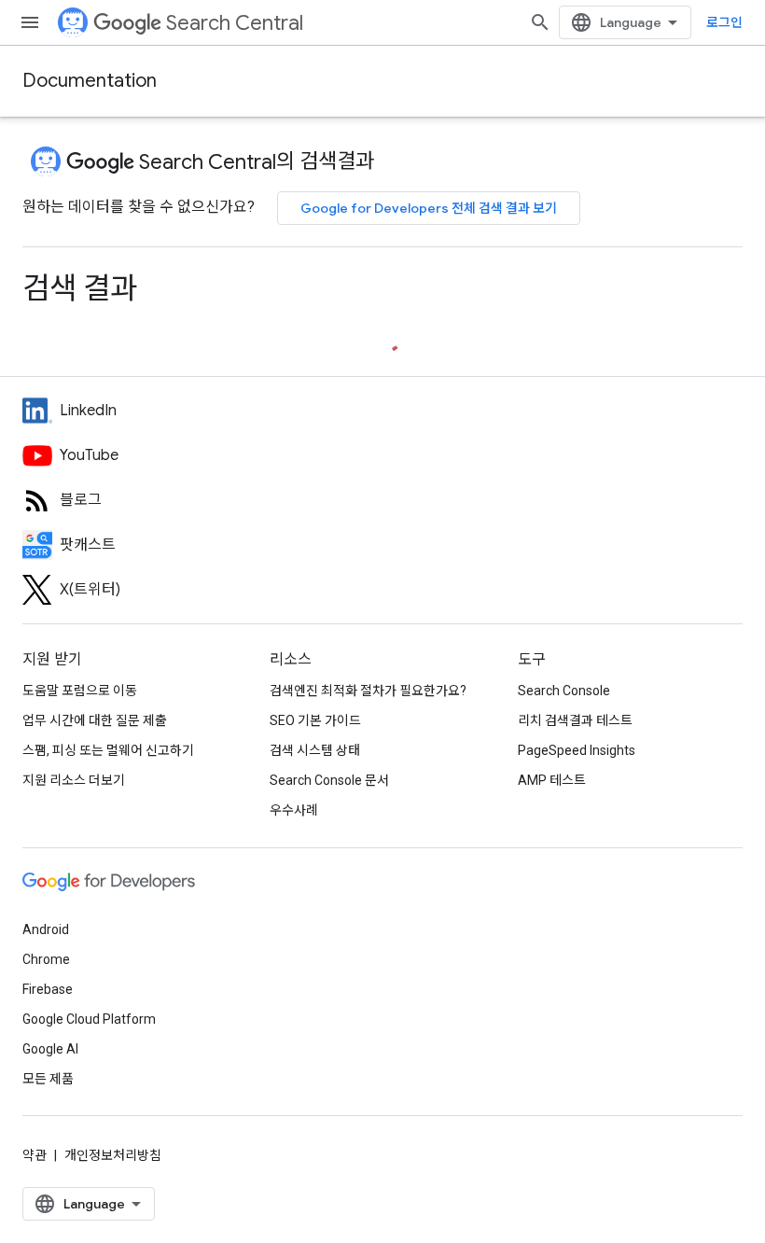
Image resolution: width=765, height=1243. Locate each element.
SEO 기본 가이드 (315, 720)
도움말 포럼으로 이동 (79, 690)
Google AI (50, 1048)
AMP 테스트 (552, 780)
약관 (34, 1155)
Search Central (234, 22)
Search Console (564, 690)
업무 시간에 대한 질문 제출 (94, 720)
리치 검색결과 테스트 (575, 720)
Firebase (47, 989)
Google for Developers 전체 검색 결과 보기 (428, 208)
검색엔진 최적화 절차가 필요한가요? (368, 690)
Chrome (46, 959)
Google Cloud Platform (89, 1019)
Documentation (89, 80)
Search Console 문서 (329, 780)
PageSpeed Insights (576, 750)
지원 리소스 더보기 (73, 780)
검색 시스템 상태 (315, 750)
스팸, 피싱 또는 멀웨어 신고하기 (108, 750)
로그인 (724, 22)
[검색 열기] (540, 22)
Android (45, 929)
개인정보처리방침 (112, 1155)
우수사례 (294, 810)
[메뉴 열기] (30, 22)
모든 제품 (48, 1078)
